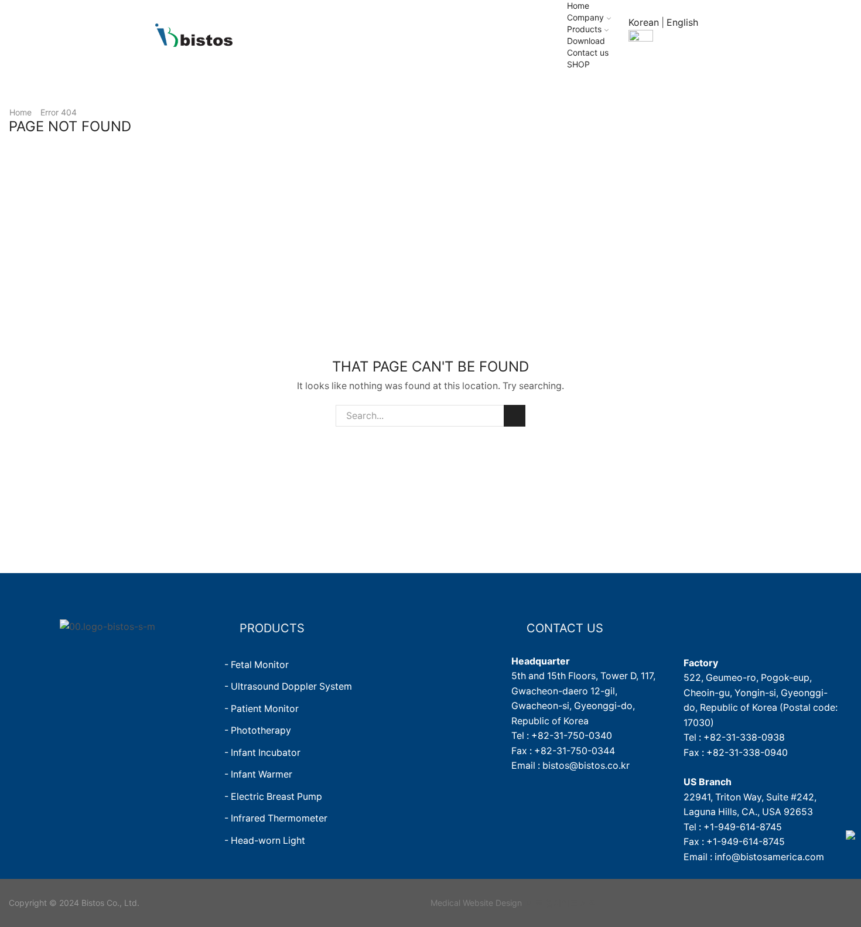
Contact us (588, 52)
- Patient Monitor (261, 708)
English (682, 22)
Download (586, 41)
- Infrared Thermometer (275, 818)
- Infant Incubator (262, 752)
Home (578, 6)
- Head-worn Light (264, 840)
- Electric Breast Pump (273, 796)
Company (585, 17)
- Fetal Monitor (256, 664)
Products (584, 29)
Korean (643, 22)
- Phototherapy (257, 730)
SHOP (578, 64)
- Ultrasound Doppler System (288, 686)
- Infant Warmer (258, 774)
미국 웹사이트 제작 (562, 903)
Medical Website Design (476, 903)
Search (514, 416)
